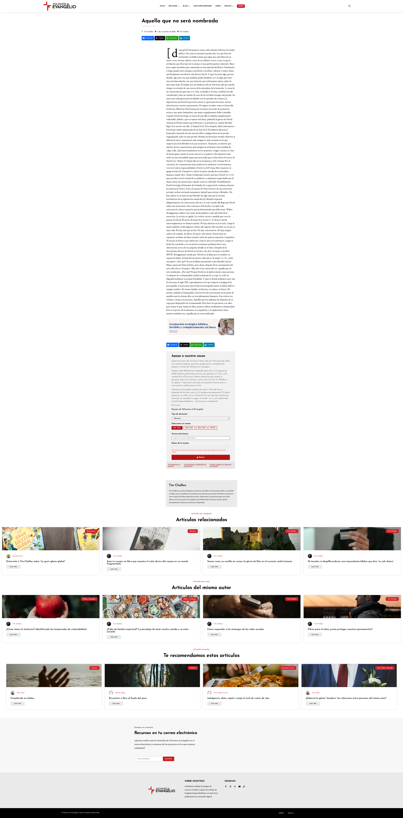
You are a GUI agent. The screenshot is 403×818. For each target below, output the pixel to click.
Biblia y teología (89, 599)
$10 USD (177, 428)
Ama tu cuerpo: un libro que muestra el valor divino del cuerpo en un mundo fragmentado (147, 562)
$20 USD (189, 428)
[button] (349, 6)
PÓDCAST (228, 6)
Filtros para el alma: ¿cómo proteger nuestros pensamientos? (340, 629)
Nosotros (291, 813)
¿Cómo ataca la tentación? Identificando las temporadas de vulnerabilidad (46, 629)
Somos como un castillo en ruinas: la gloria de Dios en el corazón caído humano (249, 561)
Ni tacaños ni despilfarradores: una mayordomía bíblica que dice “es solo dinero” (351, 561)
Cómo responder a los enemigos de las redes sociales (235, 629)
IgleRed (281, 813)
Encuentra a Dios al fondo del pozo (128, 698)
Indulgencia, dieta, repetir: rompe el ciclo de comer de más (238, 698)
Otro (212, 428)
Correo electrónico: (180, 434)
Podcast (94, 668)
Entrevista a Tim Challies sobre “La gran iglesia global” (36, 561)
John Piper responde (385, 668)
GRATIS (240, 6)
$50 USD (201, 428)
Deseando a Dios (287, 668)
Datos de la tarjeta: (180, 443)
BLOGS (185, 6)
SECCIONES (173, 6)
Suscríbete (168, 759)
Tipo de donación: (179, 414)
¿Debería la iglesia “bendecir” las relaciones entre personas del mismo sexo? (346, 698)
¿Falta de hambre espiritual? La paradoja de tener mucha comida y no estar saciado (148, 630)
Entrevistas (91, 531)
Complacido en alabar (22, 698)
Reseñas (193, 531)
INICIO (162, 6)
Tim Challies (291, 531)
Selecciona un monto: (181, 424)
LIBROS (218, 6)
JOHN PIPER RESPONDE (203, 6)
